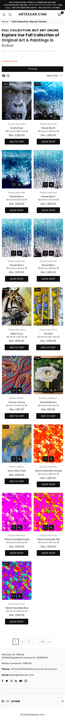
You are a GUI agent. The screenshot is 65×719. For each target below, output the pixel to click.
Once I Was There (17, 470)
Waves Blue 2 (17, 265)
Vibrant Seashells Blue (16, 607)
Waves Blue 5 (48, 127)
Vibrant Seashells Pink (48, 539)
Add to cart (16, 141)
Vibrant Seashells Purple (16, 539)
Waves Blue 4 (17, 196)
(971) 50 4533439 (20, 669)
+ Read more (9, 61)
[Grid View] (4, 75)
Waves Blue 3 (48, 196)
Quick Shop (48, 141)
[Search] (10, 14)
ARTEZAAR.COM (32, 14)
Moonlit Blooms (48, 402)
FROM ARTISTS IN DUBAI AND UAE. (32, 5)
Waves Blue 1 (48, 265)
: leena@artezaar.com (21, 675)
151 (42, 641)
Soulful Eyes (16, 127)
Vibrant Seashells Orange (48, 470)
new (6, 84)
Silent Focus (16, 333)
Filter (33, 69)
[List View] (8, 75)
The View (48, 333)
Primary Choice (17, 402)
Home (5, 21)
